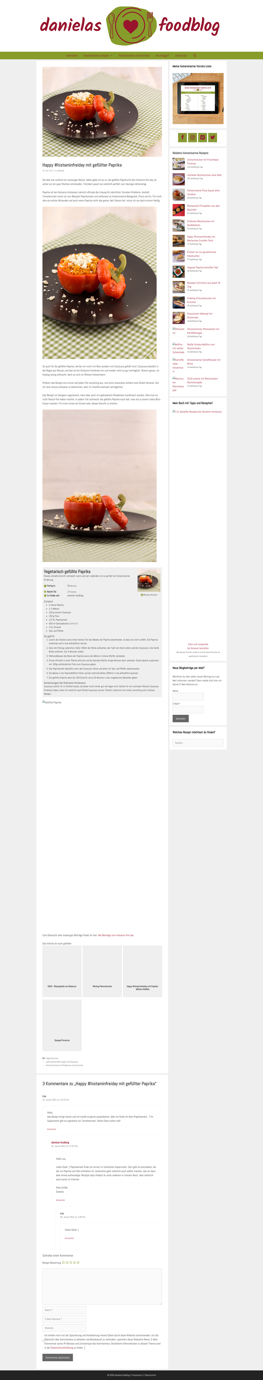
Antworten (51, 1129)
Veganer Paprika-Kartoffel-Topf (202, 267)
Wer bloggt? (162, 55)
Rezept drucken (150, 594)
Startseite (72, 55)
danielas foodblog (60, 1142)
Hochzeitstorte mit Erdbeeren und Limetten (64, 1065)
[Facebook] (182, 137)
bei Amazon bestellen (198, 648)
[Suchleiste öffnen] (195, 55)
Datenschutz (150, 1375)
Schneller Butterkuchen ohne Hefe (204, 175)
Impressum (137, 1375)
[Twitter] (212, 137)
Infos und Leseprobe (198, 644)
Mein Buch (181, 55)
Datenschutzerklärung (62, 1347)
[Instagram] (192, 137)
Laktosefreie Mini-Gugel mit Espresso (62, 1061)
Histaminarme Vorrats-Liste (134, 55)
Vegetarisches (52, 1058)
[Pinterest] (202, 137)
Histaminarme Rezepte (96, 55)
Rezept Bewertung (51, 1262)
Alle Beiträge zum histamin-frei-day (116, 935)
